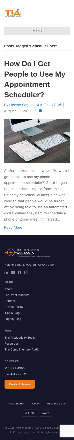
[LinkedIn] (6, 272)
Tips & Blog (12, 313)
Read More (13, 227)
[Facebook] (19, 272)
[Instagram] (26, 272)
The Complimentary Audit (22, 349)
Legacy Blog (13, 318)
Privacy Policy (14, 306)
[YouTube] (13, 272)
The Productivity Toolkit (20, 337)
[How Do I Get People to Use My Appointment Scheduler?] (37, 141)
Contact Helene (19, 384)
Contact (10, 300)
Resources (11, 343)
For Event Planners (17, 295)
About (9, 289)
